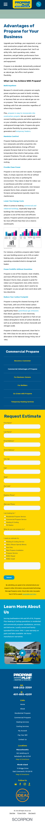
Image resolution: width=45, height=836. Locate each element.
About (22, 709)
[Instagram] (25, 784)
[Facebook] (20, 784)
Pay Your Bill (22, 735)
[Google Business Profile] (16, 784)
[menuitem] (22, 361)
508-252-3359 (22, 687)
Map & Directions (22, 759)
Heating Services (22, 722)
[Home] (21, 4)
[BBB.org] (29, 784)
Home (22, 704)
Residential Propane (22, 713)
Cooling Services (22, 726)
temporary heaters (23, 131)
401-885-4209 (22, 694)
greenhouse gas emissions (28, 311)
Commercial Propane (22, 717)
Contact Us (22, 739)
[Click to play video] (22, 653)
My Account (22, 731)
